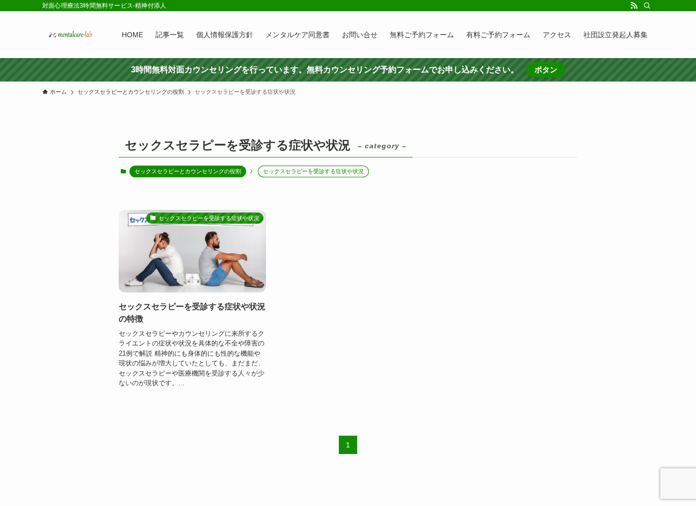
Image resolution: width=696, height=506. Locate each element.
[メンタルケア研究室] (68, 34)
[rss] (633, 5)
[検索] (647, 5)
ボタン (545, 69)
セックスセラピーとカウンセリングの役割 (188, 171)
